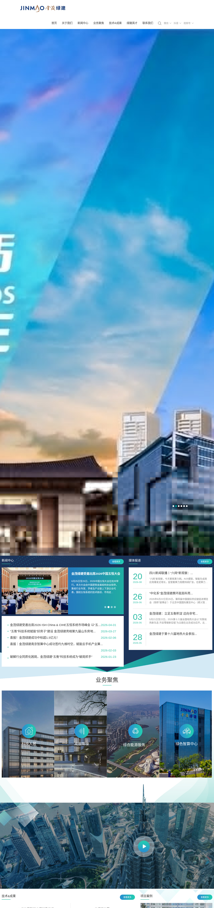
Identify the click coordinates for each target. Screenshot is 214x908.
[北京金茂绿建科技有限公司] (42, 11)
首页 (54, 23)
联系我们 (147, 23)
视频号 (187, 23)
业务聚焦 (98, 23)
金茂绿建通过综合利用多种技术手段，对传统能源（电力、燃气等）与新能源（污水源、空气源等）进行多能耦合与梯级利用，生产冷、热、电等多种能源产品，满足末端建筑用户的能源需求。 (133, 751)
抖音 (176, 23)
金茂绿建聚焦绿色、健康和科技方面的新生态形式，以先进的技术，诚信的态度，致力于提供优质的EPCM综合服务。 (28, 747)
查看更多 (116, 562)
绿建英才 (132, 23)
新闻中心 (83, 23)
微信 (166, 23)
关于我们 (67, 23)
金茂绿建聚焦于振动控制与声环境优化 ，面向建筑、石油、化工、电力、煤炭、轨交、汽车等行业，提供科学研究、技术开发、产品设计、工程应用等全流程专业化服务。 (80, 751)
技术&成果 (115, 23)
